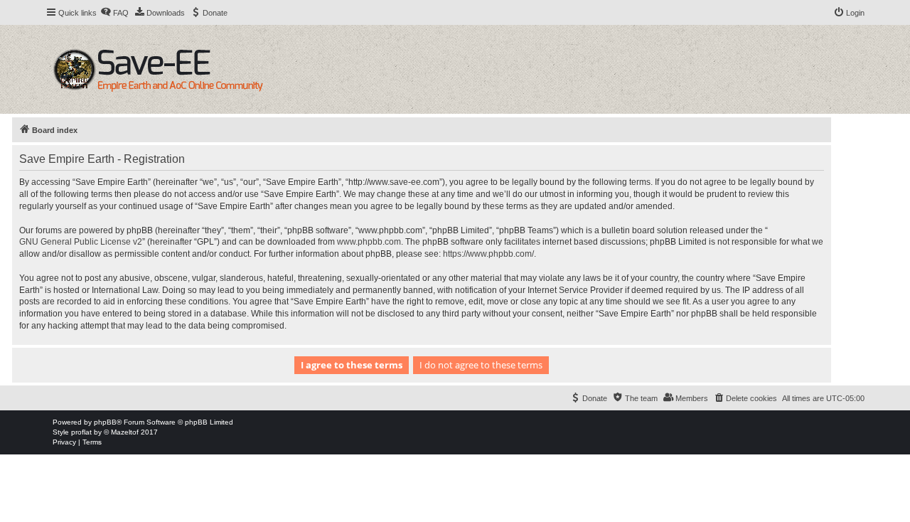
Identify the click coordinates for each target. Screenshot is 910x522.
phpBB (105, 422)
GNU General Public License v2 (80, 242)
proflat (81, 432)
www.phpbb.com (369, 242)
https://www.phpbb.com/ (488, 254)
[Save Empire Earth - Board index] (160, 69)
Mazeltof (125, 432)
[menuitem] (114, 12)
